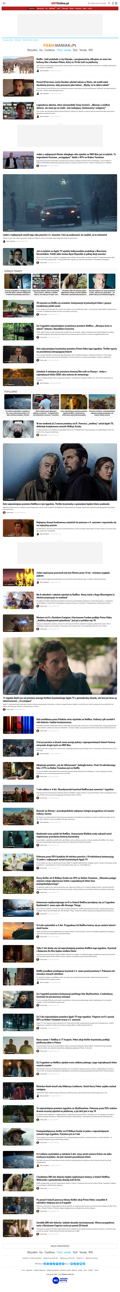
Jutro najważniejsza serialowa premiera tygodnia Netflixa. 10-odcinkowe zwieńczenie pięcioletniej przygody (74, 405)
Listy (58, 8)
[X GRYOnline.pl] (51, 1263)
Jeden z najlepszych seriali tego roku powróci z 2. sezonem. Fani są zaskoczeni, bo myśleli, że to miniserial (60, 208)
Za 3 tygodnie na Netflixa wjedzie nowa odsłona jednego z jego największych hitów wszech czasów (60, 1068)
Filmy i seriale (64, 50)
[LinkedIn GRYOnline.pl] (60, 1263)
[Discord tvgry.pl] (81, 1263)
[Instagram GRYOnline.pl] (48, 1263)
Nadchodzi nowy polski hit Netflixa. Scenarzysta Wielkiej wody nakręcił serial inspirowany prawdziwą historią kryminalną (60, 839)
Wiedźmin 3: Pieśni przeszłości (32, 1258)
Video (84, 8)
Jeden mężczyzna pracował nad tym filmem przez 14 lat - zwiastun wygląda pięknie (60, 577)
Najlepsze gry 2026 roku (50, 1258)
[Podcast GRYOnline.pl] (57, 1263)
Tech (75, 50)
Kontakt (90, 1270)
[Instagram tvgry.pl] (77, 1263)
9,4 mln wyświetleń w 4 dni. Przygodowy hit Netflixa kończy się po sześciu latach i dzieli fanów (60, 931)
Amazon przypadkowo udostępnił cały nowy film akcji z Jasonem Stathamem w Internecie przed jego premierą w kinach (17, 284)
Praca (85, 1270)
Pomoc (96, 1270)
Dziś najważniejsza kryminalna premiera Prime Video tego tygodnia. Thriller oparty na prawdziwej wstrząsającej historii (60, 354)
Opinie (71, 8)
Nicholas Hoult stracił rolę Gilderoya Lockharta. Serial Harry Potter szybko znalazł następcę (60, 1091)
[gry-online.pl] (60, 3)
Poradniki (78, 8)
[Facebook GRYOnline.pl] (44, 1263)
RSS (91, 50)
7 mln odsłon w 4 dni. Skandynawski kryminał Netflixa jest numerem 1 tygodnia (60, 793)
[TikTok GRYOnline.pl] (54, 1263)
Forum (90, 8)
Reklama (74, 1270)
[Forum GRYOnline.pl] (63, 1263)
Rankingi (52, 8)
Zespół (80, 1270)
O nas (23, 1270)
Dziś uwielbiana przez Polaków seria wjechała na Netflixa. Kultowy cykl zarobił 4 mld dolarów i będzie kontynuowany (60, 725)
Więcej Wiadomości (60, 1246)
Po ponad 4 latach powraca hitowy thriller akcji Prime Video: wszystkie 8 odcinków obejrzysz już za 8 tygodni (60, 1205)
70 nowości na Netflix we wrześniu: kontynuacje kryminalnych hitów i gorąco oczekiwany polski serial (60, 308)
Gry (46, 8)
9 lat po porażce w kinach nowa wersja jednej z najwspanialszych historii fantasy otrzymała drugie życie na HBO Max (60, 747)
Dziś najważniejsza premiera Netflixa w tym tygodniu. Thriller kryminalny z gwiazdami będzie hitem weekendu (60, 479)
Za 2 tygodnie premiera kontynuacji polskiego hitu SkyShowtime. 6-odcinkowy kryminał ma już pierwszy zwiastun (60, 999)
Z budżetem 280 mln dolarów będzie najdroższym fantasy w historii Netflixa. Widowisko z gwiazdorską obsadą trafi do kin (74, 284)
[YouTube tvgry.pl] (71, 1263)
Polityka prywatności (53, 1270)
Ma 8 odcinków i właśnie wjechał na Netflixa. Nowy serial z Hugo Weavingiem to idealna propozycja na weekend (60, 600)
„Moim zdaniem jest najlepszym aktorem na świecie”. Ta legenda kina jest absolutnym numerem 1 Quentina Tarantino (45, 405)
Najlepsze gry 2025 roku (67, 1258)
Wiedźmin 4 (80, 1258)
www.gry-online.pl (8, 40)
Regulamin (29, 1270)
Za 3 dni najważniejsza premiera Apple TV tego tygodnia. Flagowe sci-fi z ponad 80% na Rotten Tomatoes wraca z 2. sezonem (60, 1022)
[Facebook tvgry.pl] (84, 1263)
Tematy (83, 50)
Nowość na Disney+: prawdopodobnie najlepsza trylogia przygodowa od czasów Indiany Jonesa (102, 405)
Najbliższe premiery (92, 1258)
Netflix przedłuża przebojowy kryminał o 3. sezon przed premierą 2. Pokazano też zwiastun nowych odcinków (60, 976)
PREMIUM (32, 8)
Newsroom (40, 8)
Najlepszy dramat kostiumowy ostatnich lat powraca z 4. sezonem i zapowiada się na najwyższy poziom (60, 528)
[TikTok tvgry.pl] (74, 1263)
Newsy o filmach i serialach (30, 40)
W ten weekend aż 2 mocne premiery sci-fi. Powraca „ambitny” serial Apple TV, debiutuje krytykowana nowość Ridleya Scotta (60, 429)
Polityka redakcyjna (39, 1270)
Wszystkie (32, 50)
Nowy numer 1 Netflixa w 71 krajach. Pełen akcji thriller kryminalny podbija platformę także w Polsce (60, 1045)
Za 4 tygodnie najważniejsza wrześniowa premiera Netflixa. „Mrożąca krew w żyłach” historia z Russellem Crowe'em (60, 331)
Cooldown (50, 50)
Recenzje (65, 8)
